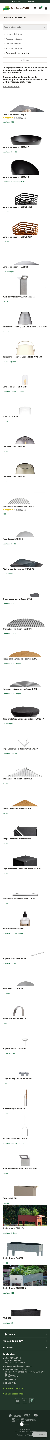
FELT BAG (7, 1318)
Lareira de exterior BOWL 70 (16, 177)
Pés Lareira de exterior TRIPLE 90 (18, 569)
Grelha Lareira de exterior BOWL (18, 629)
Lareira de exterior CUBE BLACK (17, 207)
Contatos (30, 2)
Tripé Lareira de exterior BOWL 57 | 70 (20, 749)
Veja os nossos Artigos (15, 1394)
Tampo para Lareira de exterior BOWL (20, 689)
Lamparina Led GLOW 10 (14, 477)
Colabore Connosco (14, 1388)
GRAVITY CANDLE (10, 417)
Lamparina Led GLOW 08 (14, 447)
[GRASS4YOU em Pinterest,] (32, 1401)
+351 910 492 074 (13, 1360)
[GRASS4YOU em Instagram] (25, 1401)
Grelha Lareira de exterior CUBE (17, 779)
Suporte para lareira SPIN (15, 959)
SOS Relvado (10, 1380)
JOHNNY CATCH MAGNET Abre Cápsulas (20, 1168)
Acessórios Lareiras (14, 39)
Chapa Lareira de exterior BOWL (17, 599)
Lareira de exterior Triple (14, 115)
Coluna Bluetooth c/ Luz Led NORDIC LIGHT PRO (25, 327)
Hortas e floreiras (13, 44)
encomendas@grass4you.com (18, 1366)
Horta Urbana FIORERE (13, 1258)
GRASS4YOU (10, 1383)
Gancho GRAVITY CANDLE (14, 1019)
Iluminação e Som (14, 48)
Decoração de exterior (17, 53)
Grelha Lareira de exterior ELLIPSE (19, 899)
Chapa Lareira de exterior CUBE (17, 839)
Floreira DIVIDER (10, 1198)
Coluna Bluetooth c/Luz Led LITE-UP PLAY (22, 357)
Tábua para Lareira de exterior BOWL (20, 659)
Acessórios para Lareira (14, 1108)
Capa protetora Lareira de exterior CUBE (22, 869)
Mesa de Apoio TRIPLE (13, 539)
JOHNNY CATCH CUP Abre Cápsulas (19, 297)
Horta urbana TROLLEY (13, 1228)
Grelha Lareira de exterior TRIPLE (18, 507)
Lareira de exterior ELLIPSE (15, 267)
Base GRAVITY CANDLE (13, 988)
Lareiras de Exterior (14, 34)
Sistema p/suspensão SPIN (15, 1138)
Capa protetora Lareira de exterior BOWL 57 (23, 719)
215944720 (18, 2)
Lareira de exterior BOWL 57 (16, 147)
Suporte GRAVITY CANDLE (15, 1049)
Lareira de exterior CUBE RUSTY (17, 237)
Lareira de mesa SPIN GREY (15, 387)
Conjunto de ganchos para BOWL (18, 1078)
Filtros (26, 60)
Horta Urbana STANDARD (14, 1288)
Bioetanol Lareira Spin (13, 929)
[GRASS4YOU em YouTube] (18, 1401)
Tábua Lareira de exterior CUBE (17, 809)
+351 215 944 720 (13, 1358)
